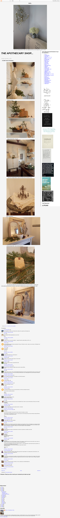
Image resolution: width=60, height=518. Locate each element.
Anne (5, 333)
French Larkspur (46, 69)
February (3, 502)
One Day (45, 76)
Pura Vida (5, 460)
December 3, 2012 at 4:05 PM (8, 404)
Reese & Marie (46, 77)
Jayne (5, 353)
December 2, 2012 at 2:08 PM (8, 352)
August (3, 497)
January (3, 503)
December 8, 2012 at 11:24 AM (8, 453)
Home (21, 470)
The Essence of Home (47, 82)
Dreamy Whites (46, 63)
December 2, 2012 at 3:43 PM (8, 369)
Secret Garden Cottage (47, 80)
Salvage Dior (46, 79)
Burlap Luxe (6, 439)
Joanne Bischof (6, 405)
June (5, 400)
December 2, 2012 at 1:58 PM (8, 346)
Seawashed (5, 357)
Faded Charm (6, 388)
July (2, 498)
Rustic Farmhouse (47, 78)
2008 (2, 506)
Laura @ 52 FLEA (6, 395)
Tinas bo (5, 347)
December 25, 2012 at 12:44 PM (8, 466)
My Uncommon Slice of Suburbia (49, 75)
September (3, 496)
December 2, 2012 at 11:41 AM (8, 332)
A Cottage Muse (46, 55)
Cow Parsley (46, 62)
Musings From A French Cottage (8, 409)
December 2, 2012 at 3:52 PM (8, 377)
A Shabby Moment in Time (48, 57)
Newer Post (3, 470)
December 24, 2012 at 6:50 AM (8, 462)
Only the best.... (4, 492)
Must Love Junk (46, 74)
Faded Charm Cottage (47, 65)
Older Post (38, 470)
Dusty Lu (45, 64)
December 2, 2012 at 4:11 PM (8, 381)
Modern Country (46, 73)
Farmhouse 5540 (46, 67)
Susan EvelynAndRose (7, 450)
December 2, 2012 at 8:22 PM (8, 394)
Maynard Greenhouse (47, 72)
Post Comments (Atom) (8, 472)
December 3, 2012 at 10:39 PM (8, 408)
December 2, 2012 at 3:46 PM (8, 373)
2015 (2, 488)
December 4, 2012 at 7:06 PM (8, 431)
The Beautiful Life (46, 81)
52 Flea (45, 54)
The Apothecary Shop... (17, 53)
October (3, 495)
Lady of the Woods (6, 329)
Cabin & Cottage (46, 61)
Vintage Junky (46, 83)
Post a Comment (3, 468)
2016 (2, 487)
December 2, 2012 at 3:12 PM (8, 364)
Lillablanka (45, 71)
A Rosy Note (46, 56)
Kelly (4, 370)
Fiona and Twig (46, 68)
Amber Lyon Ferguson (7, 464)
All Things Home (46, 59)
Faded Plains (46, 66)
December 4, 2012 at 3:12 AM (8, 417)
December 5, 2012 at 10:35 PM (8, 438)
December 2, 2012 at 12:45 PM (8, 341)
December (3, 491)
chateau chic (6, 361)
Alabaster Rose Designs (47, 58)
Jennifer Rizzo (46, 70)
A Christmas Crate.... (5, 493)
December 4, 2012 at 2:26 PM (8, 421)
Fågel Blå (5, 432)
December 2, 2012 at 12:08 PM (8, 337)
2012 (2, 490)
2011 (2, 504)
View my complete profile (3, 516)
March (3, 501)
